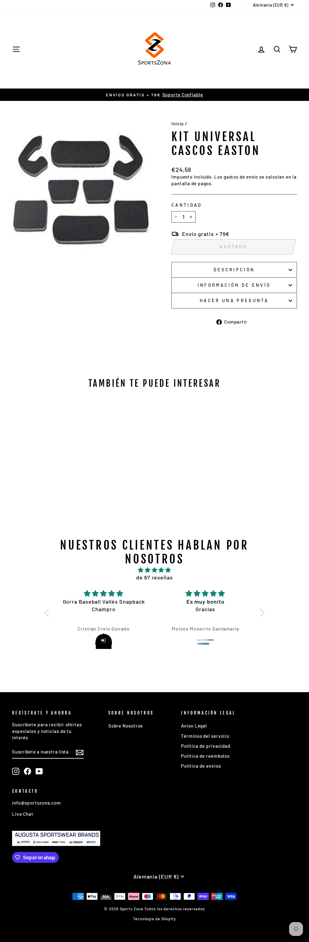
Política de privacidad (205, 746)
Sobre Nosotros (125, 725)
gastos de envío (241, 176)
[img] (154, 570)
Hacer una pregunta (234, 300)
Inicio (177, 123)
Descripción (234, 269)
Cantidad (186, 205)
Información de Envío (234, 285)
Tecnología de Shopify (154, 918)
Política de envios (201, 766)
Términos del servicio (205, 736)
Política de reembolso (205, 756)
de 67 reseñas (154, 577)
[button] (48, 612)
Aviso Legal (194, 725)
